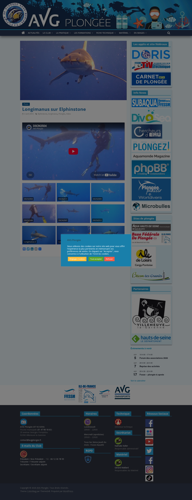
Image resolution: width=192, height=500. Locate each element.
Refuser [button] (109, 259)
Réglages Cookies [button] (77, 259)
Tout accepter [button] (96, 259)
